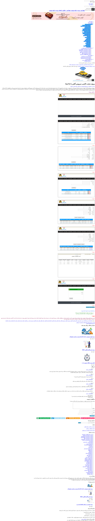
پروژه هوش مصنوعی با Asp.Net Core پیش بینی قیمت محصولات (82, 336)
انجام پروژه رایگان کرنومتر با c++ (88, 362)
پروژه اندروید (88, 38)
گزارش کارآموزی (90, 473)
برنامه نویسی (90, 445)
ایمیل (93, 412)
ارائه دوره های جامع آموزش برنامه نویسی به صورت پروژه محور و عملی (81, 64)
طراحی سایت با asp (16, 320)
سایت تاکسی (47, 320)
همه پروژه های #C (88, 27)
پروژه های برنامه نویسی (89, 24)
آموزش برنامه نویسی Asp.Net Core (85, 50)
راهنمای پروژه (90, 55)
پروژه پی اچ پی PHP (87, 31)
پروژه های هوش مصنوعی (86, 25)
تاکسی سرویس (70, 320)
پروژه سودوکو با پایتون (90, 323)
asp (89, 320)
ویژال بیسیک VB (88, 43)
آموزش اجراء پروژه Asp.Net (86, 56)
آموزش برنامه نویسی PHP (86, 53)
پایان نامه (91, 446)
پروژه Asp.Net (86, 320)
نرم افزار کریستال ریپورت (86, 60)
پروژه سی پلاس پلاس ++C (86, 30)
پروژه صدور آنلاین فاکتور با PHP (88, 349)
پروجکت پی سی (84, 519)
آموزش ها (91, 441)
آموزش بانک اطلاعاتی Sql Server (85, 54)
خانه (94, 66)
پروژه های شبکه (90, 467)
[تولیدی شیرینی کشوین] (63, 19)
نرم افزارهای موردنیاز (89, 59)
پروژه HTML (88, 42)
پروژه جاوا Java (88, 39)
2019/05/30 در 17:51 (89, 393)
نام (94, 410)
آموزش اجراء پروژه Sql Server (86, 58)
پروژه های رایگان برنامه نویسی (86, 26)
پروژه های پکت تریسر (89, 465)
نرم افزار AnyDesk (87, 61)
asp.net (91, 320)
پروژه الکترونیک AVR (87, 41)
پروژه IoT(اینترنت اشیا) (87, 35)
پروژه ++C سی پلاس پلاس (88, 448)
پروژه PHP (91, 451)
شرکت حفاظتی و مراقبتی (90, 428)
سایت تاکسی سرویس (34, 320)
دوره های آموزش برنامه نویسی (87, 47)
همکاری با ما (91, 23)
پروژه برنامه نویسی (80, 320)
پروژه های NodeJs (88, 37)
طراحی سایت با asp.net (9, 320)
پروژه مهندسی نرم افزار (87, 33)
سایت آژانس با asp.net (52, 320)
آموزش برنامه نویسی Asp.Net (86, 48)
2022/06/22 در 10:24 (89, 369)
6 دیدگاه (72, 86)
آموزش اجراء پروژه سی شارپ (86, 57)
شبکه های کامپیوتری (89, 472)
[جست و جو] (94, 6)
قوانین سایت (91, 3)
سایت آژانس (58, 320)
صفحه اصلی (91, 21)
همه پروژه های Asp (87, 28)
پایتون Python (90, 447)
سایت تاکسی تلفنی (41, 320)
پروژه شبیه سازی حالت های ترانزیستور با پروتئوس (85, 322)
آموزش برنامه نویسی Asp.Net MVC (85, 49)
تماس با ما (91, 4)
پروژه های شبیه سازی (89, 468)
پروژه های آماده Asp (84, 86)
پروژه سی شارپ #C (89, 457)
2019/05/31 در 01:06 (89, 389)
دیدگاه (93, 408)
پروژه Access (90, 449)
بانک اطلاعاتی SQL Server (86, 32)
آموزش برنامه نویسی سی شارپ (85, 51)
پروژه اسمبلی (88, 44)
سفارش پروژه (90, 22)
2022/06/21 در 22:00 (89, 375)
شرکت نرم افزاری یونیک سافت (89, 426)
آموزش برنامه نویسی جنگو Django (87, 439)
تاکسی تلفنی (75, 320)
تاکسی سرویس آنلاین (64, 320)
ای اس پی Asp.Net (81, 66)
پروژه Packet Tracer (87, 34)
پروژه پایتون (89, 36)
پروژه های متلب (90, 469)
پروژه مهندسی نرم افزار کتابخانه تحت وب (84, 504)
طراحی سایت (22, 320)
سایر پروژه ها (90, 471)
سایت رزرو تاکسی (28, 320)
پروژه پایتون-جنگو (88, 40)
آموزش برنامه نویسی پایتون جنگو (85, 52)
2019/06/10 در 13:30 (89, 379)
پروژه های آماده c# (90, 463)
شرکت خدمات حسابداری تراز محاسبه (88, 430)
